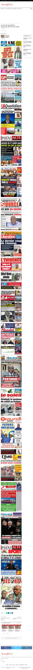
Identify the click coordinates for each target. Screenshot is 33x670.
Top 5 (5, 8)
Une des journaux (9, 8)
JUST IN (14, 664)
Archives (9, 0)
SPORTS (26, 664)
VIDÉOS (11, 664)
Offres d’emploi (14, 8)
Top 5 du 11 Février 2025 (17, 618)
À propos (13, 0)
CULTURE (17, 664)
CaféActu (7, 664)
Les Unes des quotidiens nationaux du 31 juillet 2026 (27, 54)
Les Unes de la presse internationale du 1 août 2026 (27, 46)
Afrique (18, 8)
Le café (3, 8)
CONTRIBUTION (21, 664)
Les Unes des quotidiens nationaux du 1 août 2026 (7, 36)
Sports (21, 8)
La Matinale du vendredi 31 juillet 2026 (27, 50)
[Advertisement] (16, 16)
